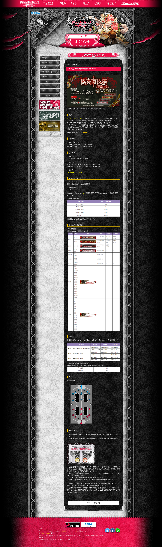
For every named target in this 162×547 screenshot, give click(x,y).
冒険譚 (43, 67)
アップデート (45, 95)
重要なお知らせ (46, 72)
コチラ (84, 132)
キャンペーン (45, 86)
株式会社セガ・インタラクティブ (68, 531)
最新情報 (44, 58)
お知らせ (44, 76)
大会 (42, 90)
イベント (44, 81)
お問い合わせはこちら (45, 533)
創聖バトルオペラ (47, 62)
